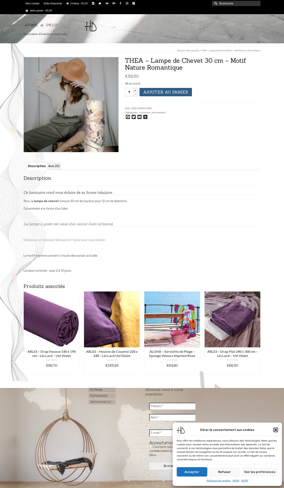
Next (257, 333)
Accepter (192, 472)
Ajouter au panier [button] (113, 372)
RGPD (236, 480)
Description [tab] (37, 166)
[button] (276, 430)
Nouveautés (158, 112)
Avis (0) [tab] (53, 166)
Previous (27, 333)
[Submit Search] (215, 3)
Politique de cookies (219, 480)
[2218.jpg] (71, 104)
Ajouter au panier (165, 92)
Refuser (224, 472)
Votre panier (40, 10)
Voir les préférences (259, 472)
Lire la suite (53, 372)
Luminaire (145, 112)
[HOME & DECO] (60, 25)
